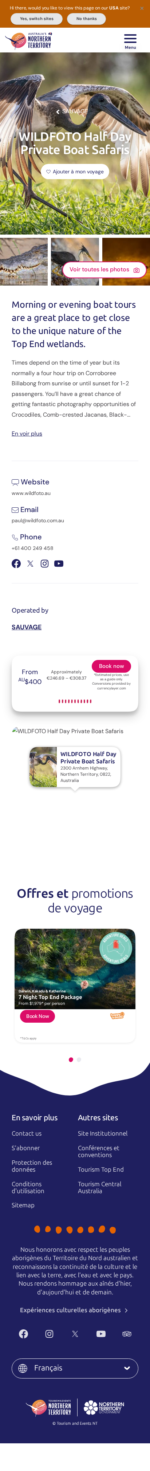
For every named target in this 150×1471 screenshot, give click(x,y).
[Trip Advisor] (126, 1333)
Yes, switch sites (37, 18)
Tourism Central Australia (99, 1187)
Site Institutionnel (102, 1133)
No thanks (86, 18)
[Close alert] (142, 8)
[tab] (71, 1059)
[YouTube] (101, 1333)
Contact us (27, 1133)
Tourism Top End (101, 1169)
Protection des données (32, 1166)
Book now (111, 666)
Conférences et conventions (98, 1151)
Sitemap (23, 1205)
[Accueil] (28, 40)
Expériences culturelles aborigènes (71, 1310)
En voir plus (27, 433)
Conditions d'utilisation (28, 1187)
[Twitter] (75, 1333)
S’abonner (26, 1148)
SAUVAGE (27, 627)
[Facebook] (23, 1333)
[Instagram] (49, 1333)
